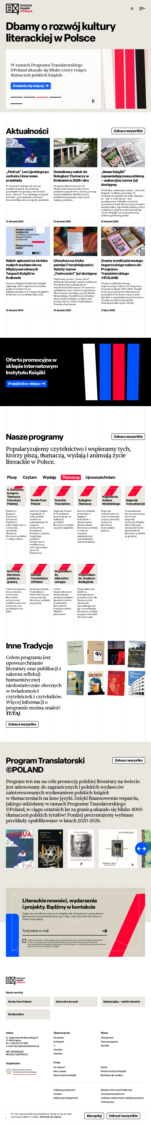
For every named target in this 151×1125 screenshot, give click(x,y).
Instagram (59, 1041)
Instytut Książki (19, 9)
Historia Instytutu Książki (113, 1071)
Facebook (59, 1037)
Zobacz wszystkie (128, 130)
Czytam (30, 477)
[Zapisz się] (104, 931)
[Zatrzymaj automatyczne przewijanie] (93, 101)
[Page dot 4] (55, 97)
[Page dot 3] (42, 97)
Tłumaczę (71, 477)
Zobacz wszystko (22, 724)
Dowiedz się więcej (50, 1116)
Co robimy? (59, 1067)
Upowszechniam (100, 477)
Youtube (58, 1049)
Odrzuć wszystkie (123, 1115)
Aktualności (107, 1037)
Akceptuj (94, 1115)
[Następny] (145, 848)
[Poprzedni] (138, 848)
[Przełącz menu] (142, 8)
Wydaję (49, 477)
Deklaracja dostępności (66, 1098)
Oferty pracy (107, 1102)
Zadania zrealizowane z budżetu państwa (122, 1098)
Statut (104, 1067)
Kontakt (105, 1045)
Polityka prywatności (64, 1090)
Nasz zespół (60, 1071)
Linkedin (58, 1053)
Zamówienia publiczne (112, 1094)
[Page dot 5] (16, 103)
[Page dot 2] (29, 97)
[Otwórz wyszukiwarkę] (132, 8)
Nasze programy (109, 1041)
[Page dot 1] (16, 97)
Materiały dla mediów (112, 1075)
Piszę (12, 477)
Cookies (58, 1094)
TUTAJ (13, 713)
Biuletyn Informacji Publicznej (116, 1090)
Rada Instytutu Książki (65, 1075)
